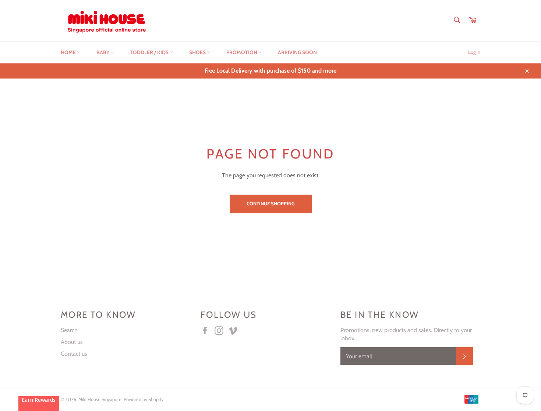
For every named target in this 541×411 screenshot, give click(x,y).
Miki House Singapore (99, 399)
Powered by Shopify (143, 399)
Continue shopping (271, 203)
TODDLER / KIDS (150, 52)
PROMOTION (242, 52)
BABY (103, 52)
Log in (474, 52)
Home (69, 52)
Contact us (74, 353)
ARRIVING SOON (297, 52)
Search (69, 330)
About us (72, 341)
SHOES (198, 52)
